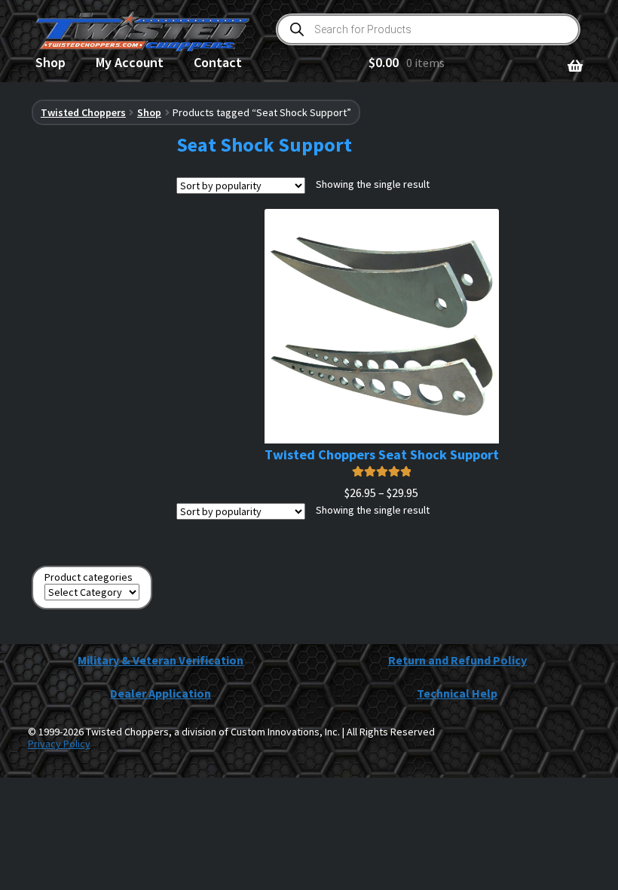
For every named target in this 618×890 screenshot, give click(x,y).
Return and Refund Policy (457, 660)
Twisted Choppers (83, 112)
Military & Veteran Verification (160, 660)
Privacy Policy (59, 743)
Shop (50, 62)
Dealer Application (160, 693)
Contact (218, 62)
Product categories (88, 577)
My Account (130, 62)
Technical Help (457, 693)
